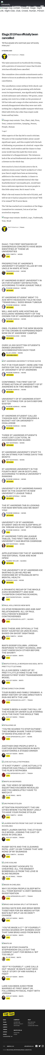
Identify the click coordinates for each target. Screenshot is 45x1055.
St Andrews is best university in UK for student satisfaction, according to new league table (22, 283)
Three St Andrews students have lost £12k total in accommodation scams (19, 437)
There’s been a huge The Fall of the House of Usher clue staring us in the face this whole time (22, 711)
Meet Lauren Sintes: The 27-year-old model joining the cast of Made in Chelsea (22, 832)
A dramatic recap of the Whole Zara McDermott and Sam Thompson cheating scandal (21, 592)
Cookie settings (33, 1025)
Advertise (17, 1022)
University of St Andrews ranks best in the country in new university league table (22, 491)
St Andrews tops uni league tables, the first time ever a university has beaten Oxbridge (22, 538)
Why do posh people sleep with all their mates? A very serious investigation (21, 891)
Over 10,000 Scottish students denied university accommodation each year (21, 347)
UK (8, 256)
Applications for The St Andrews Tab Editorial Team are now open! (22, 555)
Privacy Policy (18, 1023)
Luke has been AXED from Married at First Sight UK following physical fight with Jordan (21, 989)
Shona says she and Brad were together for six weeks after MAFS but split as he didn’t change (21, 912)
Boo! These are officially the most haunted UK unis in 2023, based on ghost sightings (20, 631)
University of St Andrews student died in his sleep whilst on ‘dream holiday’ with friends (22, 524)
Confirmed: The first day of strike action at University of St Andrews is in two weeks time (22, 384)
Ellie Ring (10, 795)
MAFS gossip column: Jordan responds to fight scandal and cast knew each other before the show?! (21, 649)
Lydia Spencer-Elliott (16, 619)
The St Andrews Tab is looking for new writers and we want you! (20, 507)
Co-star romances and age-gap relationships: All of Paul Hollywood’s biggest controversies (21, 613)
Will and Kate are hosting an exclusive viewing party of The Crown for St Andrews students (22, 313)
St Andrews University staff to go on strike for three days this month (22, 454)
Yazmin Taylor (12, 561)
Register (16, 1032)
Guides (23, 561)
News (22, 55)
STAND (10, 273)
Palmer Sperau (12, 496)
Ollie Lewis (11, 353)
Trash (30, 700)
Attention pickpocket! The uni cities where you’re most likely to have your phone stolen (21, 809)
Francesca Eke (12, 271)
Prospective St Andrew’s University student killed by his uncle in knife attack (22, 266)
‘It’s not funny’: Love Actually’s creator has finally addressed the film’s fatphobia (22, 768)
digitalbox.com (10, 1046)
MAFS (21, 655)
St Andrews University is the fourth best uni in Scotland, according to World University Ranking (21, 473)
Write (28, 6)
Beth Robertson (13, 55)
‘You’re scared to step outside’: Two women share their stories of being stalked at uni (22, 731)
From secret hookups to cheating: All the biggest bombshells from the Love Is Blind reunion (20, 870)
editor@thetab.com (28, 1046)
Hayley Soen (11, 655)
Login (15, 1034)
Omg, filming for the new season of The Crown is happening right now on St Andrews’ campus (22, 330)
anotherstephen (13, 597)
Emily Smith (11, 254)
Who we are (31, 1022)
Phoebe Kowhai (12, 288)
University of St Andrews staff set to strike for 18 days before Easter (22, 401)
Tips (35, 6)
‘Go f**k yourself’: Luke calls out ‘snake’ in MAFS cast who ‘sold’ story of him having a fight (20, 970)
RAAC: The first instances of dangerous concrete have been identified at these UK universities (22, 248)
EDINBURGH (12, 355)
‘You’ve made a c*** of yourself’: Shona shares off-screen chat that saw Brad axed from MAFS (21, 930)
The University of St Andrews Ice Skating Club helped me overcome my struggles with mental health (22, 574)
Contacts (31, 1023)
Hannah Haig (11, 580)
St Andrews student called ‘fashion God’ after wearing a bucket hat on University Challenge (20, 419)
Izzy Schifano (12, 443)
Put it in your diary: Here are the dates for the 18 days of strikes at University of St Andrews (22, 367)
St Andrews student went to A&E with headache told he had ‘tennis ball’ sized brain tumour (22, 299)
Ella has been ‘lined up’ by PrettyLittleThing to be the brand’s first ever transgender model (22, 674)
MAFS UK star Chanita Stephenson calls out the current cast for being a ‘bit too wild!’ (20, 951)
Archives (17, 1025)
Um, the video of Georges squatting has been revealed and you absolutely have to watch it (20, 789)
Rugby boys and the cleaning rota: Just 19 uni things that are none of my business (22, 849)
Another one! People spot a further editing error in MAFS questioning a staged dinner (21, 748)
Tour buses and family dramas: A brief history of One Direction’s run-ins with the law (22, 694)
